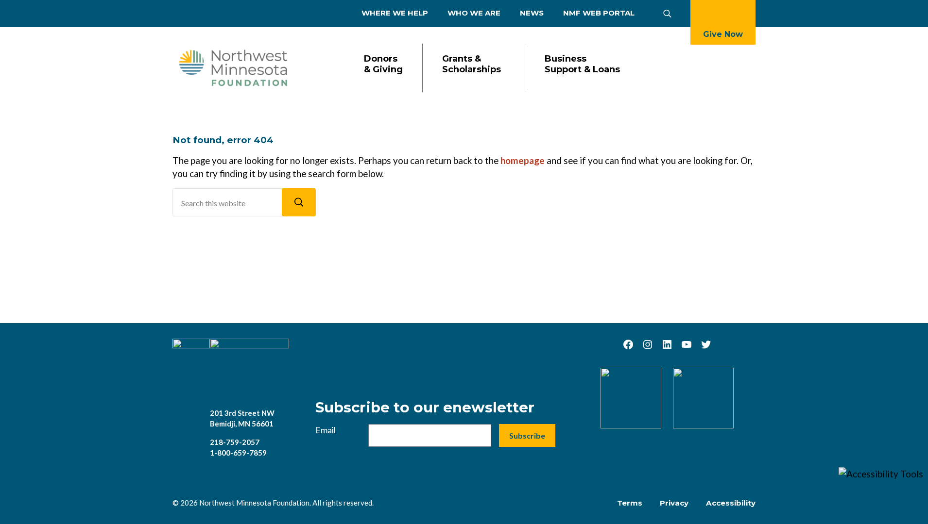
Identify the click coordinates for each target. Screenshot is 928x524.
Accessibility (731, 503)
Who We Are (473, 12)
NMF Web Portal (599, 12)
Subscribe (527, 435)
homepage (522, 160)
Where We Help (394, 12)
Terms (629, 503)
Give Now (723, 34)
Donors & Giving (383, 64)
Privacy (674, 503)
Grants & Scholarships (471, 64)
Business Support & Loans (582, 64)
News (532, 12)
